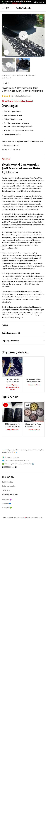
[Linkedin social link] (16, 149)
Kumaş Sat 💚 (7, 658)
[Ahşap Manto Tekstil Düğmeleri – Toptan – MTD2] (34, 563)
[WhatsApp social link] (19, 149)
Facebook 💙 (6, 655)
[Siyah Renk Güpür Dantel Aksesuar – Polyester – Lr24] (34, 445)
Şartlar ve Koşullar (8, 637)
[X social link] (10, 149)
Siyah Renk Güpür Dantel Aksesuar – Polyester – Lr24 (33, 537)
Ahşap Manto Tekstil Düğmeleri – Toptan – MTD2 (33, 577)
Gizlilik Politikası (7, 633)
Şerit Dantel (6, 78)
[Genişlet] (6, 52)
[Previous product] (3, 82)
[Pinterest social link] (13, 149)
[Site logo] (23, 8)
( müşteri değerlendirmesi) (21, 96)
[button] (4, 35)
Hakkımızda (6, 641)
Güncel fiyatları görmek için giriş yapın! (17, 101)
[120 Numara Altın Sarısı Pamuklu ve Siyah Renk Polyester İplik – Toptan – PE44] (12, 563)
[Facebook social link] (8, 149)
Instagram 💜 (7, 650)
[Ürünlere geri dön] (6, 82)
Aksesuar (31, 75)
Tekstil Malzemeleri (18, 75)
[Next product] (8, 82)
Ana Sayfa (5, 75)
